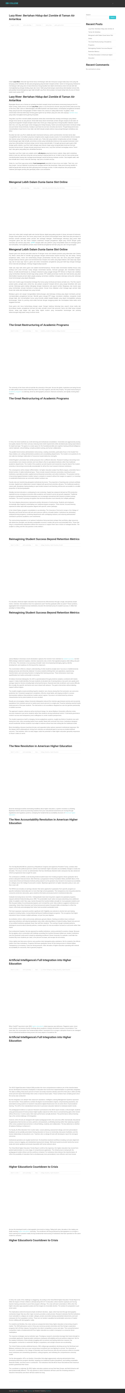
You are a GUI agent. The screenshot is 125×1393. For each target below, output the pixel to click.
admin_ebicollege (27, 25)
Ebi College (12, 3)
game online (61, 25)
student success (68, 659)
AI (41, 969)
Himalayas (30, 1391)
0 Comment (38, 25)
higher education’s (37, 1026)
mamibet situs (73, 113)
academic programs (15, 392)
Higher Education (54, 545)
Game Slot (44, 188)
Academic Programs (51, 331)
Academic (43, 331)
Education (62, 331)
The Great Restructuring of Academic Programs (39, 325)
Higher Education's (54, 1172)
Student (61, 545)
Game (47, 25)
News (50, 25)
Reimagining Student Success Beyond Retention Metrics (44, 539)
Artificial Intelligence (47, 969)
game (56, 25)
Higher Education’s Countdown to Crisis (33, 1166)
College (58, 331)
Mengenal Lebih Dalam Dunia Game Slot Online (38, 182)
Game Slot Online (52, 188)
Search (88, 15)
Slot (58, 188)
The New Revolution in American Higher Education (40, 746)
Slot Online (62, 188)
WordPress (48, 1391)
